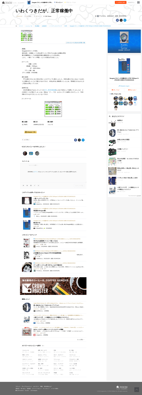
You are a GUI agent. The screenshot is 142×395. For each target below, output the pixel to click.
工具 (46, 361)
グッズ (30, 356)
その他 (71, 372)
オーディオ (48, 352)
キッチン (40, 352)
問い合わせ (23, 388)
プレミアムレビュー (27, 386)
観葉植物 (47, 370)
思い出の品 (63, 352)
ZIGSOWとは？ (48, 386)
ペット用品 (60, 365)
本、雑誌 (71, 350)
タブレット (27, 352)
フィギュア (40, 356)
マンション (56, 374)
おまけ (70, 356)
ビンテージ (46, 356)
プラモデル (63, 356)
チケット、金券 (57, 368)
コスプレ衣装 (41, 374)
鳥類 (76, 365)
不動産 (55, 372)
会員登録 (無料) (121, 2)
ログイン (35, 171)
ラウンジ (18, 386)
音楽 (55, 350)
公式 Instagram (33, 390)
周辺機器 (32, 352)
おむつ (70, 370)
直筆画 (46, 374)
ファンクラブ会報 (30, 374)
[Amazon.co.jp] (30, 132)
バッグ (61, 361)
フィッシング (30, 361)
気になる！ (133, 90)
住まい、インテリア (58, 363)
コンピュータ (25, 350)
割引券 (61, 370)
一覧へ (42, 345)
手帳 (27, 370)
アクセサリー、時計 (74, 359)
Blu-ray (26, 356)
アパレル (56, 361)
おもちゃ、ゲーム (42, 354)
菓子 (48, 365)
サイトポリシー (46, 388)
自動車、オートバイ (43, 359)
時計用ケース (77, 361)
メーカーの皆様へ (55, 388)
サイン (23, 374)
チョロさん (102, 16)
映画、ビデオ (25, 354)
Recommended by (133, 195)
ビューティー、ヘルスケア (28, 363)
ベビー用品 (72, 368)
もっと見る (80, 339)
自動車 (39, 361)
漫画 (70, 352)
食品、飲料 (40, 363)
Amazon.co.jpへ (125, 86)
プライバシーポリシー (37, 388)
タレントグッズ (26, 372)
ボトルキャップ (76, 356)
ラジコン (58, 356)
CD (54, 352)
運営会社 (18, 388)
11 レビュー (59, 2)
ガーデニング (41, 370)
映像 (44, 352)
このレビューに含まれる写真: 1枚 (75, 42)
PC (23, 352)
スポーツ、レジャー (27, 359)
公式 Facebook (20, 390)
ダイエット (24, 365)
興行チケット (57, 370)
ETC (43, 361)
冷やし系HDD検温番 (50, 90)
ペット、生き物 (73, 363)
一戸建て (61, 374)
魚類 (70, 365)
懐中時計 (71, 361)
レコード (58, 352)
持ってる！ (116, 90)
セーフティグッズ (77, 370)
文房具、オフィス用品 (27, 368)
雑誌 (73, 352)
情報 (70, 374)
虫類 (73, 365)
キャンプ (24, 361)
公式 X (27, 390)
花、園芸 (40, 368)
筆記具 (23, 370)
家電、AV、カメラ (42, 350)
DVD (23, 356)
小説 (76, 352)
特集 (41, 386)
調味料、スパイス (42, 365)
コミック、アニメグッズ (44, 372)
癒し (29, 365)
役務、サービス (75, 374)
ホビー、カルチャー (58, 354)
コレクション (72, 354)
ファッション (57, 359)
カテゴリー (36, 386)
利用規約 (29, 388)
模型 (55, 356)
